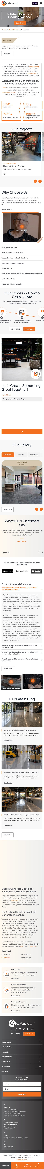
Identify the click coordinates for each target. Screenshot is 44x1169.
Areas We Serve (14, 29)
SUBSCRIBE (22, 1094)
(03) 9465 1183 (16, 1167)
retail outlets (15, 900)
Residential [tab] (7, 455)
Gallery (5, 1071)
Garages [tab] (21, 454)
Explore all (6, 509)
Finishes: (6, 169)
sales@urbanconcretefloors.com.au (16, 1138)
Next (40, 181)
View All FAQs (7, 668)
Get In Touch (29, 329)
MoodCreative (22, 1160)
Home (4, 29)
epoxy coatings (34, 66)
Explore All (6, 552)
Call (4, 88)
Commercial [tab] (34, 454)
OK (22, 431)
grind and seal (31, 73)
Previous (35, 181)
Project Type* (6, 395)
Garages (5, 1052)
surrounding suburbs (9, 92)
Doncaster (7, 954)
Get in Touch (27, 1167)
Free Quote (5, 1165)
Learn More (6, 209)
